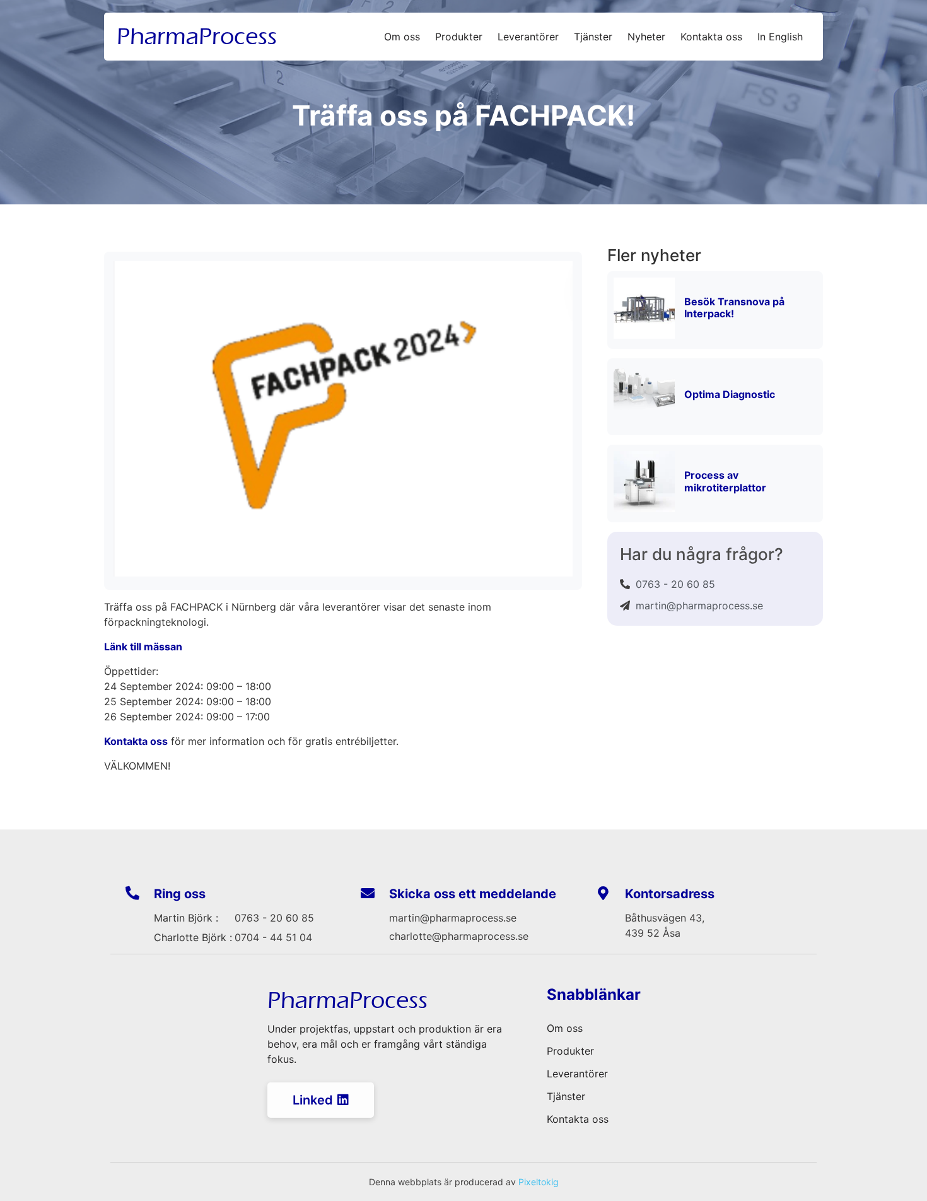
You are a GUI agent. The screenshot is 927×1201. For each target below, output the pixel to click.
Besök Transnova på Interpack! (734, 307)
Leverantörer (528, 36)
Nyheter (646, 36)
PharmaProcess (197, 36)
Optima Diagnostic (729, 394)
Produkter (458, 36)
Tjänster (593, 36)
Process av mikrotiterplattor (725, 481)
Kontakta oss (711, 36)
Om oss (402, 36)
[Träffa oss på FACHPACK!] (343, 572)
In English (780, 36)
